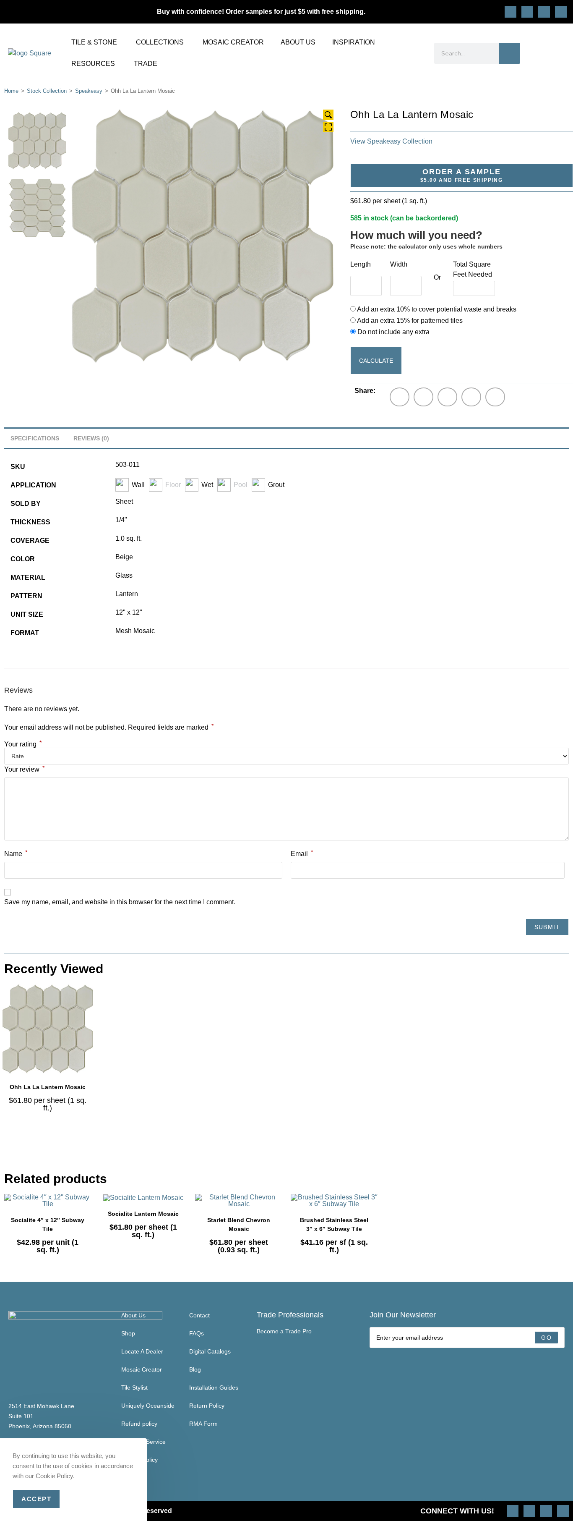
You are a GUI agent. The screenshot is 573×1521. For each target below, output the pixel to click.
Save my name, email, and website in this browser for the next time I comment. (119, 902)
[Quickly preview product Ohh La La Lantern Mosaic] (88, 998)
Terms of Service (143, 1441)
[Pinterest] (527, 12)
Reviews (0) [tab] (91, 438)
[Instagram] (510, 12)
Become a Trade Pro (284, 1331)
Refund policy (139, 1423)
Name (15, 853)
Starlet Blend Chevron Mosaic (238, 1224)
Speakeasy (88, 91)
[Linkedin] (561, 12)
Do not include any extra (393, 331)
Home (11, 91)
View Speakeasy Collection (391, 141)
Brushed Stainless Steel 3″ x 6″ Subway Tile (334, 1224)
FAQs (196, 1333)
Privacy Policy (139, 1459)
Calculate (376, 360)
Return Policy (206, 1405)
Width (398, 264)
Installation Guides (213, 1387)
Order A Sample (461, 175)
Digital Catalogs (210, 1351)
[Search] (509, 53)
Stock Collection (47, 91)
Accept (36, 1499)
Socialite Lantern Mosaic (143, 1213)
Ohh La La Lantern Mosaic (48, 1087)
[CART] (561, 53)
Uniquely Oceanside (148, 1405)
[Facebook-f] (544, 12)
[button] (399, 396)
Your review (24, 768)
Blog (195, 1369)
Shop (128, 1333)
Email (302, 853)
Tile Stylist (134, 1387)
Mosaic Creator (141, 1369)
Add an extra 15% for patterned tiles (409, 320)
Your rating (23, 744)
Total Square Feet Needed (472, 269)
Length (360, 264)
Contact (199, 1315)
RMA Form (203, 1423)
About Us (133, 1315)
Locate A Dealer (142, 1351)
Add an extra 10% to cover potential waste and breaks (436, 309)
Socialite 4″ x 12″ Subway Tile (47, 1224)
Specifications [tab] (34, 438)
